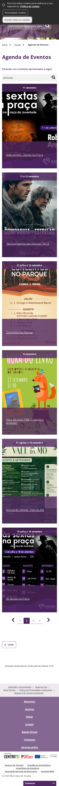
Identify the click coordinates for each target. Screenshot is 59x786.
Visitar (17, 44)
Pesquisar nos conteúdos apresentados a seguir (27, 69)
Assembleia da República (27, 768)
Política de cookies (29, 6)
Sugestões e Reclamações (19, 687)
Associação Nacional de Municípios (21, 771)
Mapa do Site (41, 687)
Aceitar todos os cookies (17, 19)
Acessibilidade (47, 771)
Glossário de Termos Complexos (28, 693)
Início (5, 44)
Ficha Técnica (9, 690)
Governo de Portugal (14, 765)
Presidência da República (39, 765)
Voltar (11, 644)
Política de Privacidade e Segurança (35, 690)
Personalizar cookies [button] (15, 12)
